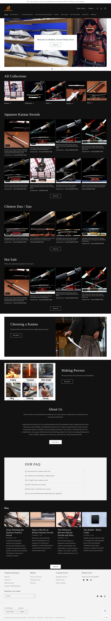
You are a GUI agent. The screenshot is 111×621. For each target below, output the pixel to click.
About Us (7, 577)
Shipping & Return (61, 577)
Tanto (48, 103)
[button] (14, 14)
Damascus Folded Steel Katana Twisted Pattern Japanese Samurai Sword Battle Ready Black (94, 186)
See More (16, 335)
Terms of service (49, 617)
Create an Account (36, 577)
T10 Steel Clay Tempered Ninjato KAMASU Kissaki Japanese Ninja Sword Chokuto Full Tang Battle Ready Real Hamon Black (15, 151)
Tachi (89, 103)
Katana (6, 103)
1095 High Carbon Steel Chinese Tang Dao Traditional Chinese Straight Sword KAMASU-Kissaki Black (94, 240)
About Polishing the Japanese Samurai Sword (15, 532)
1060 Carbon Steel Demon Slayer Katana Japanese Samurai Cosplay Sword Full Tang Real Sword (93, 148)
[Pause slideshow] (63, 69)
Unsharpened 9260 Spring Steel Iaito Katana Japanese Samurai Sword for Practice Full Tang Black (42, 187)
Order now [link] (55, 46)
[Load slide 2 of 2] (54, 69)
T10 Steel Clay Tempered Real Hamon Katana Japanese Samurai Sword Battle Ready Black (16, 186)
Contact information (60, 617)
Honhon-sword (12, 617)
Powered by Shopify (21, 617)
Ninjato (68, 103)
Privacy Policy (60, 580)
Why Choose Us (9, 583)
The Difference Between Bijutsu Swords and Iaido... (66, 532)
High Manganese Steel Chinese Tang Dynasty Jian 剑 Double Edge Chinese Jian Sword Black (16, 239)
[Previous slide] (48, 69)
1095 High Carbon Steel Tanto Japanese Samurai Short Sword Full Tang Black (66, 186)
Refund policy (40, 617)
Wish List (33, 583)
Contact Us (7, 580)
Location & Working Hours (12, 586)
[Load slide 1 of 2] (52, 69)
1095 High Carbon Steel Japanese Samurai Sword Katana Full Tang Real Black (41, 148)
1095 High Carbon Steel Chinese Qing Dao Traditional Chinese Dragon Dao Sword (67, 239)
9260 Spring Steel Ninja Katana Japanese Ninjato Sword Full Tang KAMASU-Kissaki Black (67, 146)
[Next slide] (59, 69)
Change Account (35, 580)
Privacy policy (31, 617)
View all (55, 196)
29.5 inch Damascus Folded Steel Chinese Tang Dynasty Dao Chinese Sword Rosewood (42, 239)
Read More (55, 442)
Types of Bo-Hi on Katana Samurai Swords (42, 531)
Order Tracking (60, 583)
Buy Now (67, 381)
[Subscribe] (33, 596)
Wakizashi (28, 103)
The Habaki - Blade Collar (92, 531)
